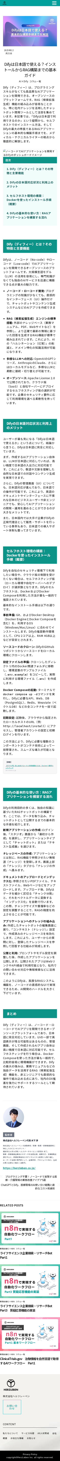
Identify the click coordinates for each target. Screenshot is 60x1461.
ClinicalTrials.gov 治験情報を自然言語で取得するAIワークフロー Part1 (29, 1360)
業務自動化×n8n (7, 1248)
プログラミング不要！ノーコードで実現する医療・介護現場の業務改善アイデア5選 (31, 1178)
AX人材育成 (43, 1433)
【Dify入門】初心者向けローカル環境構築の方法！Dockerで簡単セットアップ (30, 766)
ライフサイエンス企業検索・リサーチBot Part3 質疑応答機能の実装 (27, 1308)
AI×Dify (23, 81)
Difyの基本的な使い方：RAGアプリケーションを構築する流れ (29, 215)
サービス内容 (27, 1433)
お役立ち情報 (16, 1438)
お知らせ (31, 1438)
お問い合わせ (12, 1407)
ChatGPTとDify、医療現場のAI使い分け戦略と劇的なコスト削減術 (28, 1186)
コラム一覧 (35, 81)
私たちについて (10, 1433)
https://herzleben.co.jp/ (19, 1168)
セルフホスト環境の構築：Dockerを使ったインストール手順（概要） (29, 200)
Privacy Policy (30, 1454)
